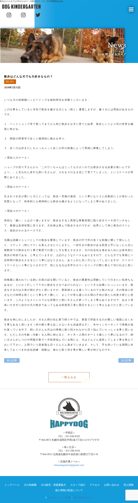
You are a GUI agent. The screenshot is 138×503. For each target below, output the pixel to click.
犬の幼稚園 (30, 485)
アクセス (95, 485)
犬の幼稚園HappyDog (83, 497)
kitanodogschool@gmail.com (69, 465)
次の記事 (126, 360)
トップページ (12, 485)
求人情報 (128, 485)
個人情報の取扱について (69, 490)
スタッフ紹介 (77, 485)
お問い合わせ (111, 485)
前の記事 (12, 360)
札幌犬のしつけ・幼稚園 (59, 497)
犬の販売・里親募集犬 (53, 485)
